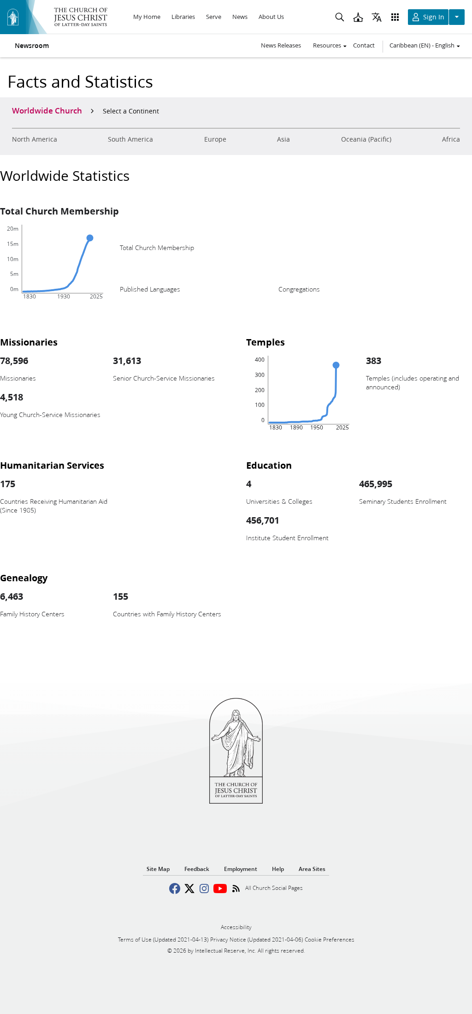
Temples (265, 341)
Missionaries (29, 341)
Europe (215, 139)
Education (269, 465)
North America (34, 139)
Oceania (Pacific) (366, 139)
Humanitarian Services (52, 465)
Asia (283, 139)
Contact (364, 45)
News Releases (281, 45)
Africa (451, 139)
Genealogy (23, 577)
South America (130, 139)
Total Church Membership (59, 210)
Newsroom (32, 45)
